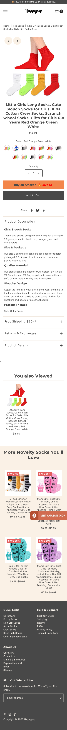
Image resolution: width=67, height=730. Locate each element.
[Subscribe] (59, 697)
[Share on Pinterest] (44, 210)
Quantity (33, 166)
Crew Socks (9, 629)
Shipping (42, 619)
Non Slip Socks (11, 622)
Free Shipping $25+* (20, 321)
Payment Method (12, 663)
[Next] (17, 41)
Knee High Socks (12, 633)
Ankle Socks (10, 626)
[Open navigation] (5, 11)
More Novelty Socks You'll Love (33, 455)
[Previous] (8, 41)
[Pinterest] (5, 715)
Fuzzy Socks (10, 619)
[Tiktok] (15, 715)
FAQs (40, 626)
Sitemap (7, 670)
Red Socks (18, 25)
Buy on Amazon (33, 185)
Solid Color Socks (13, 311)
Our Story (8, 652)
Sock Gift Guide (45, 616)
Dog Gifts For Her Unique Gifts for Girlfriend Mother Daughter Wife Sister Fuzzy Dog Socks (18, 571)
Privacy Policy (44, 629)
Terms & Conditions (47, 633)
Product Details (16, 345)
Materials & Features (14, 659)
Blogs (6, 666)
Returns (41, 622)
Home (6, 25)
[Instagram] (10, 715)
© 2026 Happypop (25, 719)
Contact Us (9, 656)
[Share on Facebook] (31, 210)
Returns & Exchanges (20, 333)
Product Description (19, 221)
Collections (9, 616)
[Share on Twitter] (38, 210)
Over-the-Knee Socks (15, 636)
